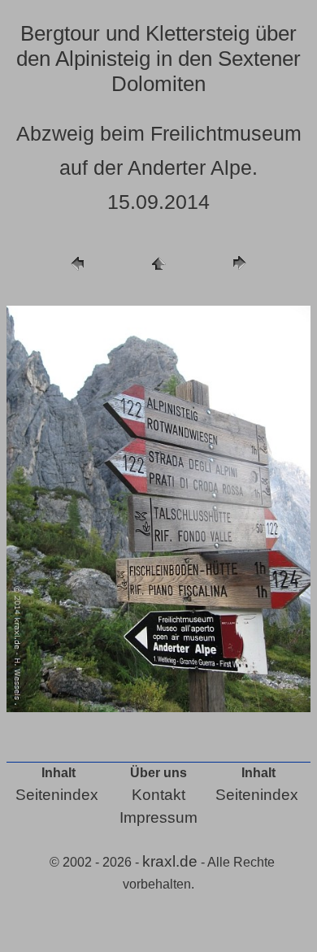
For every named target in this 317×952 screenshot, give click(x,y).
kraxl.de (170, 861)
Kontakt (158, 794)
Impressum (158, 817)
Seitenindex (56, 794)
